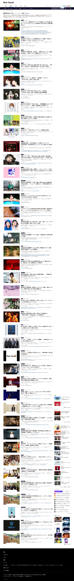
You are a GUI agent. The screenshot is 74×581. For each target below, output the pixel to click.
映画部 (63, 9)
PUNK (27, 71)
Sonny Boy (41, 71)
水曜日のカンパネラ (41, 398)
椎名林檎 (32, 163)
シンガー (26, 190)
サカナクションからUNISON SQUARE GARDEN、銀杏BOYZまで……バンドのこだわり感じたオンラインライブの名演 (36, 209)
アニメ (22, 71)
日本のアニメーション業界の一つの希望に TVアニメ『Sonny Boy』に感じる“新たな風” (34, 78)
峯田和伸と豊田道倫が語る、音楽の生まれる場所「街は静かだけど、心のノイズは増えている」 (36, 483)
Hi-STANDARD (24, 151)
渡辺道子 (26, 256)
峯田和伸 (30, 45)
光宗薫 (37, 450)
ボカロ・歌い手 (51, 565)
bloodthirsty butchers (48, 502)
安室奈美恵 (45, 163)
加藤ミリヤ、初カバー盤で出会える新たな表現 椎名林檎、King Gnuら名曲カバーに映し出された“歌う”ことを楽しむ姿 (36, 156)
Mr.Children (35, 333)
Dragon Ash (42, 30)
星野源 (36, 398)
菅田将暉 (22, 58)
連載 (20, 8)
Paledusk (47, 33)
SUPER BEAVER (29, 151)
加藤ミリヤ (35, 163)
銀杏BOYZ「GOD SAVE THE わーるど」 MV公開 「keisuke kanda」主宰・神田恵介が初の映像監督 (34, 91)
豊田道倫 (36, 476)
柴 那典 (22, 307)
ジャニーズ (25, 515)
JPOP (27, 45)
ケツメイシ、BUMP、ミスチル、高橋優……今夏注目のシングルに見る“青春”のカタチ (36, 340)
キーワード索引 (6, 570)
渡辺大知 (32, 58)
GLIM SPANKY (49, 307)
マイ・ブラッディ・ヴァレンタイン (27, 503)
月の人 (23, 216)
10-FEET (38, 30)
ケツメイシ (50, 346)
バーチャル (46, 565)
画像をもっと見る (67, 544)
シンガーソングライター (26, 163)
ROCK (22, 45)
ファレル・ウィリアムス (40, 463)
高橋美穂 (28, 150)
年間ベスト (32, 150)
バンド (25, 45)
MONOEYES (46, 151)
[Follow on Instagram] (67, 6)
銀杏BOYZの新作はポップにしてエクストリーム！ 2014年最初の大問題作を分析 (37, 535)
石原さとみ (27, 281)
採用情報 (44, 574)
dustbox (45, 30)
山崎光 (43, 255)
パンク (25, 476)
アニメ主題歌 (26, 135)
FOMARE (41, 33)
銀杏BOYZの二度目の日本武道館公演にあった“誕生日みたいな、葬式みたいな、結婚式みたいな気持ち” (36, 261)
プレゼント (23, 241)
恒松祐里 (26, 255)
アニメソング (57, 565)
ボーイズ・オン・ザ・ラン (25, 360)
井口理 (39, 58)
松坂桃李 (26, 451)
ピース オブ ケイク (29, 450)
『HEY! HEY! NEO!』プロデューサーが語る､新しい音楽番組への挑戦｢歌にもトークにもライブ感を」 (36, 405)
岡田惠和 (33, 241)
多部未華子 (34, 450)
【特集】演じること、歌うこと (26, 59)
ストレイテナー (40, 150)
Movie (16, 6)
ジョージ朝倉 (50, 450)
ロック (22, 463)
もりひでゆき (50, 163)
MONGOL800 (30, 31)
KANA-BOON (28, 308)
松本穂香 (32, 177)
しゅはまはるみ (47, 255)
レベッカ (49, 515)
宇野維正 (22, 190)
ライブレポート (23, 30)
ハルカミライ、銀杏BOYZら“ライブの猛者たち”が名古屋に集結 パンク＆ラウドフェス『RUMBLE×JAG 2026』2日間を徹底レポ (37, 23)
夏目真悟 (40, 84)
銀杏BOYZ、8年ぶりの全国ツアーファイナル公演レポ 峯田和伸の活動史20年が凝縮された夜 (36, 379)
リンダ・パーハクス (24, 464)
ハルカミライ (23, 33)
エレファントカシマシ (44, 515)
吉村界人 (32, 254)
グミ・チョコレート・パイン (45, 359)
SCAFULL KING (24, 32)
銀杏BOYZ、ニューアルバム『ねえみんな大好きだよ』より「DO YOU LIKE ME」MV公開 (36, 196)
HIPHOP (22, 346)
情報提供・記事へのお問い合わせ (26, 574)
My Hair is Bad (49, 150)
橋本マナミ (29, 228)
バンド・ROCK (17, 565)
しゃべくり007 (26, 294)
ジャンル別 (30, 8)
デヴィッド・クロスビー (36, 464)
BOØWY (23, 516)
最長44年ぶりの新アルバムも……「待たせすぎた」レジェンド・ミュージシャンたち (36, 457)
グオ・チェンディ (39, 228)
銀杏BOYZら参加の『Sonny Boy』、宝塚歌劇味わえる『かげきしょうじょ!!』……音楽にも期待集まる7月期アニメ (37, 104)
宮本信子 (45, 254)
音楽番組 (22, 411)
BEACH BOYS (30, 464)
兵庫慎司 (27, 268)
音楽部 (62, 7)
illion (22, 334)
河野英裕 (32, 372)
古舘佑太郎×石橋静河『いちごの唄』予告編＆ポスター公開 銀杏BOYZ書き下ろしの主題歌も (36, 248)
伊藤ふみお (42, 58)
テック (67, 7)
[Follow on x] (65, 6)
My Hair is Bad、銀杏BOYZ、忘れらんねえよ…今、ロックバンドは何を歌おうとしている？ (36, 301)
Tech (21, 6)
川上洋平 (50, 58)
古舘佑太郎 (40, 241)
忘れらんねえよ (43, 307)
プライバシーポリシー (7, 576)
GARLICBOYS (37, 33)
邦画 (25, 450)
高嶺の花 (37, 281)
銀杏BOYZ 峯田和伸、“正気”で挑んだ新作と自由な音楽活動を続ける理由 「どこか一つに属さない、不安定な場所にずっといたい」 (36, 184)
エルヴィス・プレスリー (43, 281)
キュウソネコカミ (43, 411)
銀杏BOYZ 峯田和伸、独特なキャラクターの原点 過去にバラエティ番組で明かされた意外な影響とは (37, 288)
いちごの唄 (23, 256)
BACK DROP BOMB (44, 31)
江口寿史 (33, 84)
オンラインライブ (29, 216)
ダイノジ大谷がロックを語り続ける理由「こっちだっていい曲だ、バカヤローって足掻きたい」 (36, 509)
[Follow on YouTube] (68, 6)
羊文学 (25, 216)
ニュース (24, 8)
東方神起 (23, 529)
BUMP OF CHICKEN (45, 346)
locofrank (33, 33)
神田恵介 (28, 97)
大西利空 (42, 254)
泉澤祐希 (29, 255)
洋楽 (24, 463)
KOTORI (27, 33)
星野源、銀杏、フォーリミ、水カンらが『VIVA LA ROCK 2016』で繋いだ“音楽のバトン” (36, 392)
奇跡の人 (43, 372)
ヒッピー (31, 463)
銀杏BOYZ (27, 30)
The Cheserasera (33, 308)
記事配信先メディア (29, 576)
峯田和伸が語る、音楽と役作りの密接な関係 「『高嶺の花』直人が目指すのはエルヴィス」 (36, 275)
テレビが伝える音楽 (36, 411)
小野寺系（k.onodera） (24, 84)
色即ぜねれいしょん (33, 360)
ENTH (36, 32)
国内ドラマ (22, 272)
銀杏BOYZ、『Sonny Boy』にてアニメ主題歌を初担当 (35, 130)
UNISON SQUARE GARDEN (39, 215)
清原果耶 (48, 254)
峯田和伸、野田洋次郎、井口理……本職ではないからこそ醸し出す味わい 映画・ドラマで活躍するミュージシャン (36, 52)
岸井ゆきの (38, 254)
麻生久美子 (36, 372)
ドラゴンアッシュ (27, 529)
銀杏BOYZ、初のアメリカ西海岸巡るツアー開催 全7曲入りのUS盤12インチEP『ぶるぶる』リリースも (36, 39)
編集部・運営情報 (16, 574)
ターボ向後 (27, 463)
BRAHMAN (36, 150)
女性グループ (41, 565)
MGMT (26, 516)
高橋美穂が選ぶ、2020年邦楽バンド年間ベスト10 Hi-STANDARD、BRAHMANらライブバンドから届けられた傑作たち (36, 144)
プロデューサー (23, 424)
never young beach (49, 215)
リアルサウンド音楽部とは (8, 574)
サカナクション (28, 215)
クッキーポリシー (15, 576)
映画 (22, 246)
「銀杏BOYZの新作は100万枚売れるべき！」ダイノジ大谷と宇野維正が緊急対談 (36, 496)
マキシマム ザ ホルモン (41, 502)
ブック (67, 9)
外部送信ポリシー (22, 576)
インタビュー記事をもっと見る (64, 486)
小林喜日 (36, 256)
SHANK (30, 33)
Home (6, 6)
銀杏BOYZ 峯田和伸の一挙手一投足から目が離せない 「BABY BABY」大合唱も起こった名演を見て (35, 314)
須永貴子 (39, 372)
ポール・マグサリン (31, 256)
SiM (39, 411)
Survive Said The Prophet (30, 32)
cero (44, 215)
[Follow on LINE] (70, 6)
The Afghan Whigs (43, 464)
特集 (5, 8)
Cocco (43, 163)
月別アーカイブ (6, 567)
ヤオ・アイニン (34, 228)
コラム (16, 8)
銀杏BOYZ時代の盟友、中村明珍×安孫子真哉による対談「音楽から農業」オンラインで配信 (36, 117)
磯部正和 (29, 359)
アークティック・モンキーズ (31, 516)
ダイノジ (28, 502)
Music (11, 6)
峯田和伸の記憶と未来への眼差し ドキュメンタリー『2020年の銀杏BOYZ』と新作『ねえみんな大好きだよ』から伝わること (36, 170)
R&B (22, 163)
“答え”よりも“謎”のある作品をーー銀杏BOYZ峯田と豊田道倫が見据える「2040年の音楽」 (36, 470)
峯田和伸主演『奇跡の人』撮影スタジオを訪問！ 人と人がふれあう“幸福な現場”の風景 (36, 418)
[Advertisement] (44, 2)
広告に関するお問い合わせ (37, 574)
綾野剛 (40, 450)
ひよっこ (32, 359)
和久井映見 (36, 255)
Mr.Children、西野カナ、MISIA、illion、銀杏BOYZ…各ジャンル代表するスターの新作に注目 (36, 327)
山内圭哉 (46, 372)
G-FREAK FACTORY (40, 151)
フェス (25, 398)
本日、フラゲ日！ (45, 333)
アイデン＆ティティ (37, 359)
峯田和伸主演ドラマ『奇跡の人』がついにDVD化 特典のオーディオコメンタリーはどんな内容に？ (37, 366)
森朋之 (32, 333)
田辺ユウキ (46, 58)
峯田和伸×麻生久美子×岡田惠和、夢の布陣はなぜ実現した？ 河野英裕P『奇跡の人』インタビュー (37, 431)
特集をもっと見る (67, 407)
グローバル (31, 565)
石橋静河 (36, 241)
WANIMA (45, 150)
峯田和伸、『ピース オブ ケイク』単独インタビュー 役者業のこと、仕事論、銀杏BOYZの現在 (36, 444)
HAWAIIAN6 (39, 31)
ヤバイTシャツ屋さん (33, 30)
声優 (61, 565)
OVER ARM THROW (49, 32)
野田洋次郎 (36, 58)
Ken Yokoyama (34, 31)
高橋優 (37, 346)
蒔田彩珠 (40, 255)
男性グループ (36, 565)
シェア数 (66, 491)
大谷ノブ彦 (32, 502)
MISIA (41, 333)
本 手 (38, 294)
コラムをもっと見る (66, 421)
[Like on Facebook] (64, 6)
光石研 (35, 254)
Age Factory (39, 32)
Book (25, 6)
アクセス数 (58, 491)
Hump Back (43, 32)
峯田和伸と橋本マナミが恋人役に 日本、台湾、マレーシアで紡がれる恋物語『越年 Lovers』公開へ (36, 222)
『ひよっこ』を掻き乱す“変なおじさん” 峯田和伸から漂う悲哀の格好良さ (37, 353)
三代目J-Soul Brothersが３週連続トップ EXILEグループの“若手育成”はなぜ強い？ (36, 522)
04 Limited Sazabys (47, 398)
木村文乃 (22, 450)
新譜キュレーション (34, 307)
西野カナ (50, 333)
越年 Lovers (44, 228)
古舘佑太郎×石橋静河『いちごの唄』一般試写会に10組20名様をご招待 (36, 235)
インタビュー (10, 8)
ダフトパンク (46, 463)
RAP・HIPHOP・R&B (24, 565)
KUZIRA (44, 33)
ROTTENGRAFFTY (24, 31)
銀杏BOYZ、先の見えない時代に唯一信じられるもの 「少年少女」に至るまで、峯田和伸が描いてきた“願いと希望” (36, 65)
